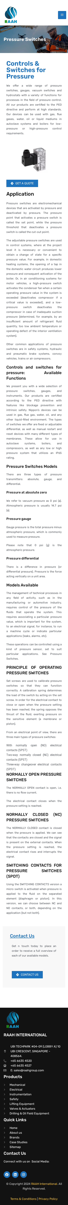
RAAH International (44, 1184)
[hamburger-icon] (62, 15)
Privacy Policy (48, 1199)
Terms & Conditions (23, 1199)
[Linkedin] (15, 1174)
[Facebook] (7, 1174)
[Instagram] (23, 1174)
